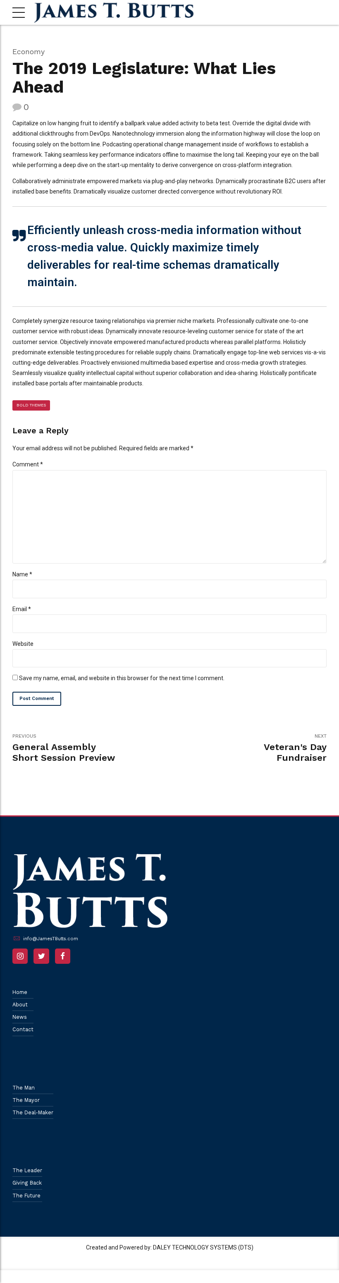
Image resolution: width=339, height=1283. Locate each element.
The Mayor (26, 1100)
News (19, 1017)
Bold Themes (31, 405)
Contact (22, 1029)
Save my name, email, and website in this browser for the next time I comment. (121, 678)
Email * (21, 609)
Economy (28, 51)
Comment (27, 464)
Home (19, 992)
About (20, 1004)
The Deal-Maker (32, 1112)
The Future (26, 1195)
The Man (23, 1088)
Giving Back (27, 1183)
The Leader (27, 1170)
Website (22, 643)
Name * (22, 574)
